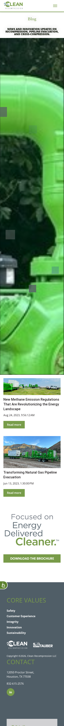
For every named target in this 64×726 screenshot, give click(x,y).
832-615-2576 (15, 683)
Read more (14, 425)
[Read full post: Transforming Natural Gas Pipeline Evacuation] (32, 452)
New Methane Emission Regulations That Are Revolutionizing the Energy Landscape (31, 404)
